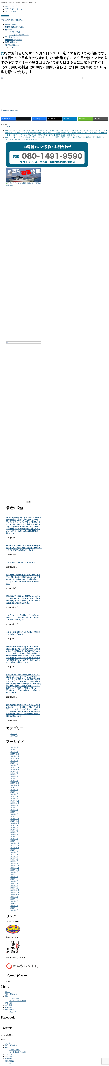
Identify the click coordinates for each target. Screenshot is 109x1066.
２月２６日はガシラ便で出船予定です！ (21, 562)
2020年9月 (14, 850)
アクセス (8, 1003)
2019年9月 (14, 872)
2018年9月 (14, 897)
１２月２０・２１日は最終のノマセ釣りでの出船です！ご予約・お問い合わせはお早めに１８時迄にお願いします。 (23, 617)
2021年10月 (14, 823)
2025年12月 (14, 754)
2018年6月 (14, 903)
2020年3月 (14, 861)
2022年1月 (14, 816)
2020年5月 (14, 857)
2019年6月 (14, 879)
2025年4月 (14, 763)
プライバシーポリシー (14, 9)
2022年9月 (14, 805)
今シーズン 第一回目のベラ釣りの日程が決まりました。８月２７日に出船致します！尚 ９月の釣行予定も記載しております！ (24, 548)
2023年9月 (14, 787)
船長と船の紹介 (11, 994)
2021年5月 (14, 832)
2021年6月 (14, 830)
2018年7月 (14, 901)
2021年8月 (14, 828)
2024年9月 (14, 772)
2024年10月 (14, 770)
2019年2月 (14, 886)
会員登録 (8, 1005)
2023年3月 (14, 796)
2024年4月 (14, 778)
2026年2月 (14, 749)
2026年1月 (14, 752)
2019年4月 (14, 883)
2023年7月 (14, 792)
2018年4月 (14, 908)
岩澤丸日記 (14, 736)
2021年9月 (14, 825)
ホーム (7, 992)
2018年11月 (14, 892)
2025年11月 (14, 756)
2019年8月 (14, 874)
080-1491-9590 (11, 11)
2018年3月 (14, 910)
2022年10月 (14, 803)
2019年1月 (14, 888)
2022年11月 (14, 801)
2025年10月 (14, 758)
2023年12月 (14, 783)
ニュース (13, 47)
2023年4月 (14, 794)
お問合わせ (5, 15)
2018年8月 (14, 899)
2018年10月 (14, 894)
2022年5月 (14, 810)
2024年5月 (14, 776)
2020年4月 (14, 859)
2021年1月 (14, 841)
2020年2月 (14, 863)
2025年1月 (14, 765)
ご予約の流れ (15, 32)
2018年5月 (14, 906)
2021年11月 (14, 821)
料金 (7, 996)
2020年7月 (14, 854)
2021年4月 (14, 834)
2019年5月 (14, 881)
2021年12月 (14, 819)
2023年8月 (14, 790)
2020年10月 (14, 848)
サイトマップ (11, 7)
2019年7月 (14, 877)
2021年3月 (14, 836)
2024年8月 (14, 774)
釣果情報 (8, 1007)
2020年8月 (14, 852)
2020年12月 (14, 843)
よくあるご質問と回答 (19, 35)
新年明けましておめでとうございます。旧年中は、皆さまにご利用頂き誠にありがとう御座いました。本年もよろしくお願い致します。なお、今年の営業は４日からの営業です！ (23, 579)
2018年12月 (14, 890)
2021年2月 (14, 839)
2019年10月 (14, 870)
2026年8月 (14, 747)
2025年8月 (14, 761)
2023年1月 (14, 799)
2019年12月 (14, 865)
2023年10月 (14, 785)
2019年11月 (14, 868)
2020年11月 (14, 845)
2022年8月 (14, 807)
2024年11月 (14, 767)
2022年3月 (14, 814)
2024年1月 (14, 781)
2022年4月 (14, 812)
